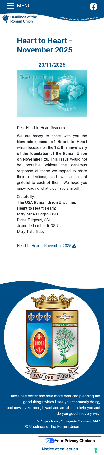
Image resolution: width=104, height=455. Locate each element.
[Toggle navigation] (10, 5)
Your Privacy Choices (75, 440)
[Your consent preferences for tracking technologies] (95, 450)
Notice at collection (60, 448)
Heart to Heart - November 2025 (44, 245)
